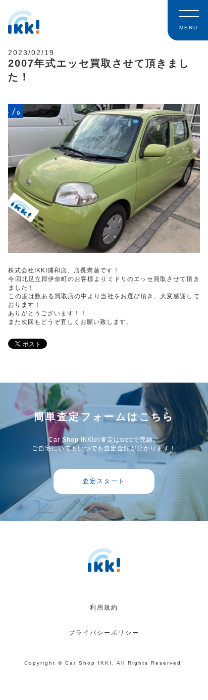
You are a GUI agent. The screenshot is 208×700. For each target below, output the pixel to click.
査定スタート (104, 481)
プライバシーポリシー (104, 632)
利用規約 (104, 607)
